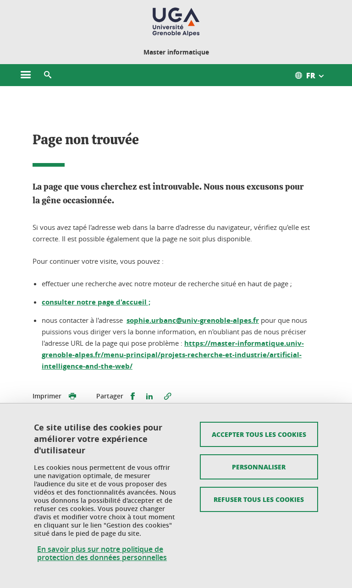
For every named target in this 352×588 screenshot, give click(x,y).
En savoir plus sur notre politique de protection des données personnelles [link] (102, 553)
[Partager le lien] (167, 396)
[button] (48, 75)
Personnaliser (259, 466)
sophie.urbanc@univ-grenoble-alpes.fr (192, 320)
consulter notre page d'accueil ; (96, 302)
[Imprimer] (72, 396)
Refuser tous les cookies (259, 499)
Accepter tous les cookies (259, 434)
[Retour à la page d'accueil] (176, 22)
